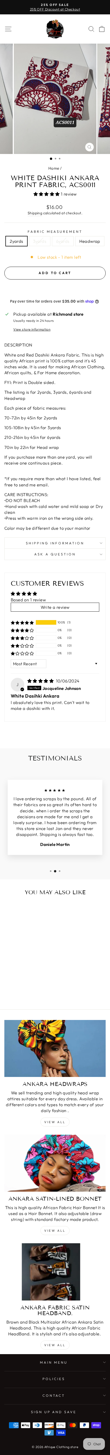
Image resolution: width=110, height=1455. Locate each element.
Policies (53, 1379)
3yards (39, 241)
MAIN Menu (54, 1362)
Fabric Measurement (55, 231)
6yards (62, 241)
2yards (16, 241)
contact (53, 1395)
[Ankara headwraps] (55, 1048)
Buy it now (55, 288)
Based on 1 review (28, 599)
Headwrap (89, 241)
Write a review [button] (55, 607)
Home (53, 168)
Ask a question (55, 554)
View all (55, 1122)
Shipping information (55, 543)
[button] (47, 194)
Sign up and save (54, 1412)
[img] (41, 680)
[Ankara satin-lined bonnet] (55, 1163)
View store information (31, 329)
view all (55, 1230)
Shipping (35, 213)
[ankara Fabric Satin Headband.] (55, 1271)
